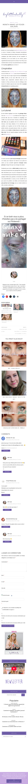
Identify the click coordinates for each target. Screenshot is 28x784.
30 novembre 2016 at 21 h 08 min (14, 535)
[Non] (26, 778)
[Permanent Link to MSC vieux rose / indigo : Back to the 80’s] (14, 383)
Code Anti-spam (4, 601)
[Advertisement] (14, 759)
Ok (14, 780)
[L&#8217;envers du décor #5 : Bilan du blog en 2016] (6, 307)
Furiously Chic (9, 437)
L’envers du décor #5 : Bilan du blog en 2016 (6, 311)
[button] (14, 1)
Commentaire (4, 561)
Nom (2, 575)
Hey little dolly (14, 14)
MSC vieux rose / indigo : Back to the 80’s (14, 398)
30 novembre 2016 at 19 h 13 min (12, 520)
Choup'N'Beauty (10, 480)
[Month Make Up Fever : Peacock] (18, 307)
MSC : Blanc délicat (14, 368)
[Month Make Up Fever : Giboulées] (6, 317)
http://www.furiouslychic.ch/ (11, 448)
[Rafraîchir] (11, 595)
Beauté (12, 22)
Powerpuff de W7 (9, 115)
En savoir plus (14, 781)
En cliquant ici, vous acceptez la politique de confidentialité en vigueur (11, 608)
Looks (16, 22)
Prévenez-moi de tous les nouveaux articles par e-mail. (13, 622)
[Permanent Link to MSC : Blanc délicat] (14, 354)
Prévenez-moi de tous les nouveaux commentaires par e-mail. (13, 617)
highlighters (8, 134)
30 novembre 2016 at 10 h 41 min (12, 439)
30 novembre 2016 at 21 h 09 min (14, 503)
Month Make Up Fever (21, 50)
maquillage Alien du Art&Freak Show (17, 71)
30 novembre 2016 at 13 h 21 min (12, 482)
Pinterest (12, 73)
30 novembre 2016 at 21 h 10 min (14, 459)
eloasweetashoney (10, 518)
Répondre (6, 450)
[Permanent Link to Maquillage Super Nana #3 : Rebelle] (14, 414)
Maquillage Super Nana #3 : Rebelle (14, 428)
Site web (3, 588)
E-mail (3, 581)
